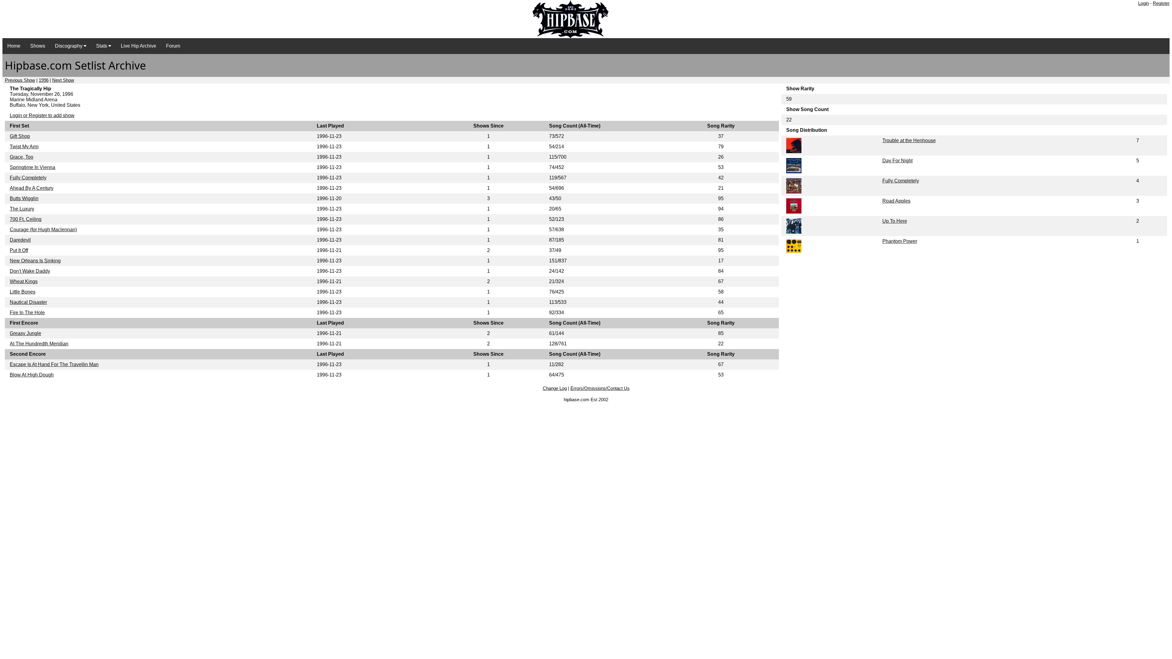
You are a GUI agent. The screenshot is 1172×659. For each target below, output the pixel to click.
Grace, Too (21, 157)
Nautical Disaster (28, 302)
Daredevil (20, 240)
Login (1143, 3)
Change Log (555, 388)
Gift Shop (20, 136)
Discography (69, 46)
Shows (37, 46)
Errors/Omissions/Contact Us (600, 388)
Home (13, 46)
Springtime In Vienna (32, 167)
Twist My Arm (24, 146)
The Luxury (22, 208)
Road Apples (896, 200)
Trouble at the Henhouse (909, 140)
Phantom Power (899, 241)
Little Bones (22, 291)
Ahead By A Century (31, 188)
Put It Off (19, 250)
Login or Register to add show (42, 115)
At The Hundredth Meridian (39, 343)
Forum (173, 46)
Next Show (63, 80)
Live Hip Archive (138, 46)
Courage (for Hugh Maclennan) (43, 229)
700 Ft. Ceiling (26, 219)
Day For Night (897, 160)
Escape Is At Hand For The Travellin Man (54, 364)
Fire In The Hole (27, 312)
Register (1161, 3)
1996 (44, 80)
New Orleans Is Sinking (35, 260)
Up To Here (894, 221)
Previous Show (20, 80)
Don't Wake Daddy (30, 271)
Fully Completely (28, 177)
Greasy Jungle (25, 333)
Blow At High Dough (32, 374)
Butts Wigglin (24, 198)
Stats (102, 46)
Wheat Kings (24, 281)
